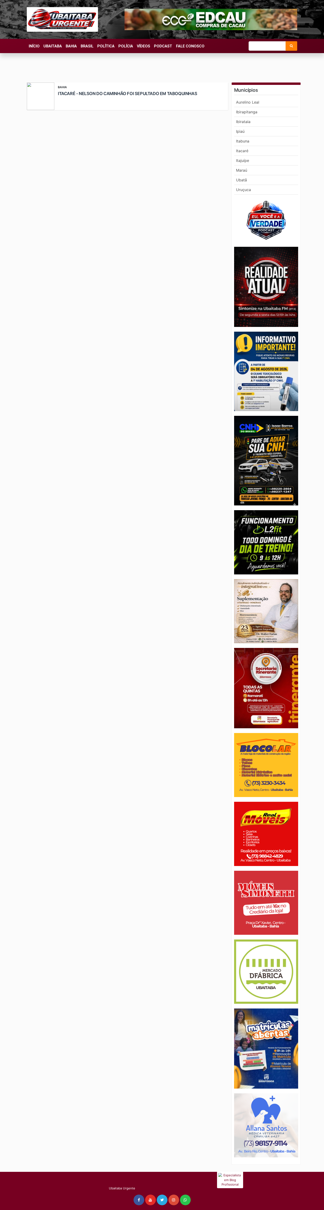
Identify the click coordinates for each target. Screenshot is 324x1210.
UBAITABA (52, 46)
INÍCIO (34, 46)
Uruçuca (243, 189)
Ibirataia (243, 121)
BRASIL (87, 46)
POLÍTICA (106, 46)
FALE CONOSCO (190, 46)
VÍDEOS (143, 46)
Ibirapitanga (246, 112)
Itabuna (242, 141)
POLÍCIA (125, 46)
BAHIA (71, 46)
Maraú (241, 170)
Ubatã (241, 180)
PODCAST (163, 46)
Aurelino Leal (247, 102)
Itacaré (242, 150)
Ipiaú (240, 131)
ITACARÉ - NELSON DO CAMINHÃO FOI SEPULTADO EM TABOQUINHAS (127, 93)
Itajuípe (242, 160)
